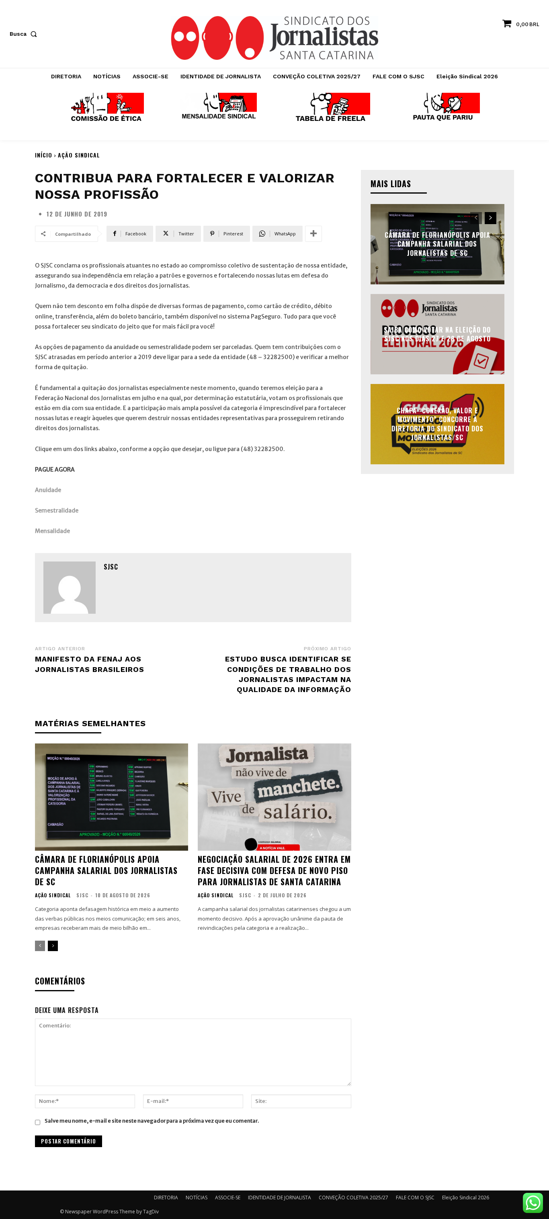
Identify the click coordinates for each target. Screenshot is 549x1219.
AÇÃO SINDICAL (79, 155)
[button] (25, 33)
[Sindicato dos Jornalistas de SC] (274, 38)
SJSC (111, 567)
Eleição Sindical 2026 (465, 1197)
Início (43, 155)
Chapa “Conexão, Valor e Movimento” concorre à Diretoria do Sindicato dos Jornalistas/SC (437, 424)
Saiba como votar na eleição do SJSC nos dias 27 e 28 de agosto (437, 334)
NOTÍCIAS (196, 1197)
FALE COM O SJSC (415, 1197)
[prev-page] (40, 946)
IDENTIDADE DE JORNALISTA (279, 1197)
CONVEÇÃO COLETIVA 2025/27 (353, 1197)
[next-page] (53, 946)
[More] (313, 234)
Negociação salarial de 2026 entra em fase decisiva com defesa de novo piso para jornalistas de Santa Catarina (274, 870)
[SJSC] (69, 588)
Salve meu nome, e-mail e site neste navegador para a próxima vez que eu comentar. (152, 1120)
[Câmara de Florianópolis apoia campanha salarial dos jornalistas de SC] (111, 797)
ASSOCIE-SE (227, 1197)
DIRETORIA (166, 1197)
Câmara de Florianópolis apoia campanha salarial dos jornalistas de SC (106, 870)
